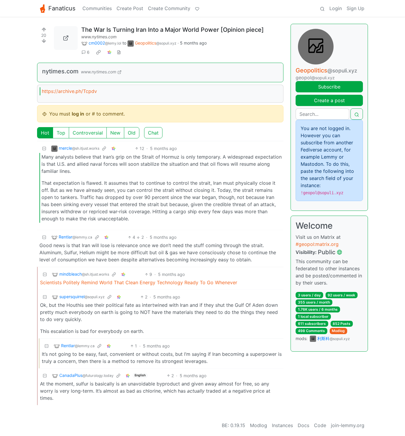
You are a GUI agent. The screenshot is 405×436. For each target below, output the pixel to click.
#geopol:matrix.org (317, 244)
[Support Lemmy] (197, 8)
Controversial (88, 133)
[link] (98, 52)
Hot (45, 133)
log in (78, 114)
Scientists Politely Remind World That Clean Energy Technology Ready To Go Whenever (138, 282)
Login (335, 8)
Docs (303, 425)
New (115, 133)
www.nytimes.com (99, 36)
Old (131, 133)
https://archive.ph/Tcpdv (69, 91)
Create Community (169, 8)
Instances (282, 425)
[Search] (322, 8)
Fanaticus (61, 8)
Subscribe (329, 87)
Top (61, 133)
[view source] (119, 52)
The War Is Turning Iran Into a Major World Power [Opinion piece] (172, 29)
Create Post (130, 8)
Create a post (329, 100)
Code (320, 425)
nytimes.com (60, 71)
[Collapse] (44, 148)
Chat (153, 133)
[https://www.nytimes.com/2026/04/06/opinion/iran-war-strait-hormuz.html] (66, 38)
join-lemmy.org (347, 425)
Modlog (338, 330)
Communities (97, 8)
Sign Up (355, 8)
